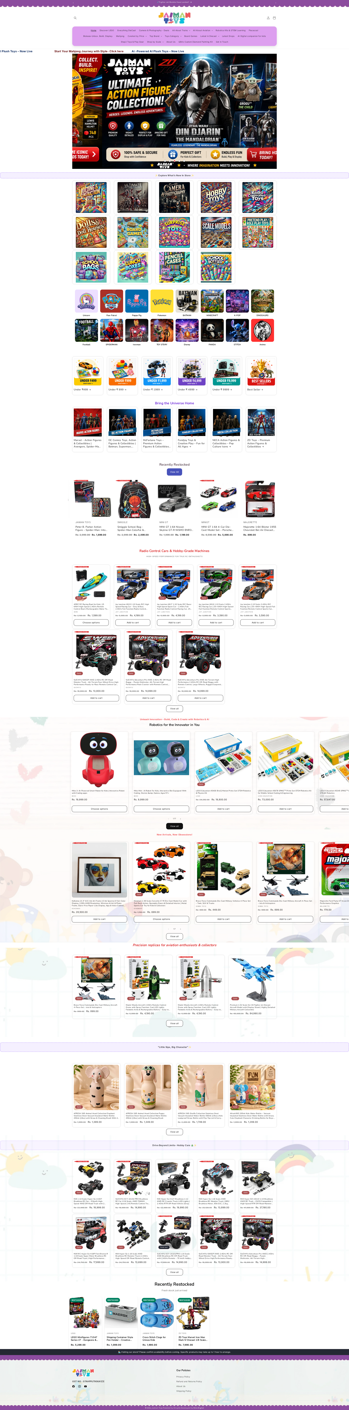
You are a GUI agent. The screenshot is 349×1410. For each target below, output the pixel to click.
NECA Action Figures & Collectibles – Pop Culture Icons (226, 443)
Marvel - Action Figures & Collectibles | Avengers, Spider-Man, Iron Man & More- (88, 443)
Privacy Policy (183, 1376)
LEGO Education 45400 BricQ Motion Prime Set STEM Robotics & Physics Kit (223, 792)
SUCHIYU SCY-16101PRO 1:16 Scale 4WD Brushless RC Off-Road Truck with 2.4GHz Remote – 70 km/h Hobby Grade (174, 1256)
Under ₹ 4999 (186, 389)
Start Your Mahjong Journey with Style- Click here (169, 51)
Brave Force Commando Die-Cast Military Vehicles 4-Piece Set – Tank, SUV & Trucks (223, 902)
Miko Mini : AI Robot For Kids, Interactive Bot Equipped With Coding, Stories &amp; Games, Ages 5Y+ (160, 792)
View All (174, 472)
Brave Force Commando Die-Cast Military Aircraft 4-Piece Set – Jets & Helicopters (285, 902)
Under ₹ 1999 (151, 389)
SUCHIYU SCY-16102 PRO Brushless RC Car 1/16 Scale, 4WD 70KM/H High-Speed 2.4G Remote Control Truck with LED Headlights (132, 1201)
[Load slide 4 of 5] (179, 160)
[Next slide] (191, 161)
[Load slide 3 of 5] (174, 160)
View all (174, 708)
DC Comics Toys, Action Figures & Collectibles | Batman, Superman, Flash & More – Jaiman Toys (122, 443)
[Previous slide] (158, 161)
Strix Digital (198, 1408)
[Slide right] (180, 819)
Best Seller (253, 389)
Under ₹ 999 (116, 389)
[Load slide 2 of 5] (169, 160)
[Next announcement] (276, 2)
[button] (75, 18)
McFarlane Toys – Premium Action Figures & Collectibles (156, 443)
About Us (180, 1386)
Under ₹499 (81, 389)
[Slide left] (169, 819)
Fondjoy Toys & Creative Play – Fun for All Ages (191, 443)
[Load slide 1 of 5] (165, 160)
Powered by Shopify (171, 1408)
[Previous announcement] (73, 2)
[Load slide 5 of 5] (184, 160)
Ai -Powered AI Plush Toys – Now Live (87, 51)
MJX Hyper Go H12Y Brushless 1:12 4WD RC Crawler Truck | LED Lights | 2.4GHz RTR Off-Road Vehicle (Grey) (173, 1201)
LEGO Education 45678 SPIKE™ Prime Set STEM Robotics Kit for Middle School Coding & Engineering (285, 792)
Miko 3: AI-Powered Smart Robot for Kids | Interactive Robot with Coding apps (98, 792)
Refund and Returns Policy (189, 1381)
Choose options (91, 622)
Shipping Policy (183, 1391)
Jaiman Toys (157, 1408)
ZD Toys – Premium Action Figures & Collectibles (258, 443)
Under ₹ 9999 (221, 389)
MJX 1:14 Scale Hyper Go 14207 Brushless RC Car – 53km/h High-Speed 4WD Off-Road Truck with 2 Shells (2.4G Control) (89, 1201)
